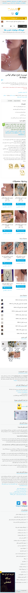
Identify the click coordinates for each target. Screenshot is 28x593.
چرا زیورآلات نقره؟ (22, 569)
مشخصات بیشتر (21, 204)
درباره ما (15, 380)
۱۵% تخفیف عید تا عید (22, 546)
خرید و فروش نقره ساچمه (21, 488)
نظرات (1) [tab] (10, 101)
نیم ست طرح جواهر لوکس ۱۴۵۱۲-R (7, 225)
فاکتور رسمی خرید (22, 538)
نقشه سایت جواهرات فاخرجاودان (20, 582)
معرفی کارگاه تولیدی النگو (21, 543)
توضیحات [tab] (24, 101)
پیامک (21, 133)
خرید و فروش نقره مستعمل (21, 556)
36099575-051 (19, 1)
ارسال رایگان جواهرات (22, 535)
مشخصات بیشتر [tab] (17, 101)
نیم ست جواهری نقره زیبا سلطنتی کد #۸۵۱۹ (7, 257)
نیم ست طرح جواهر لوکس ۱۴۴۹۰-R (20, 198)
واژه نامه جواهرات (22, 567)
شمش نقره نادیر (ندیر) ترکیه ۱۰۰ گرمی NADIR (18, 494)
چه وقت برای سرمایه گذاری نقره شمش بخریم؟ (18, 493)
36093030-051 (23, 3)
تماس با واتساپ (13, 131)
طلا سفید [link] (7, 83)
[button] (3, 41)
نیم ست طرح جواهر (20, 97)
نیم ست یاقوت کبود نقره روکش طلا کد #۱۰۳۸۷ (7, 284)
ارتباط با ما (20, 392)
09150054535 (9, 1)
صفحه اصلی (23, 32)
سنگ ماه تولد (23, 572)
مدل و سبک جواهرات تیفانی (21, 514)
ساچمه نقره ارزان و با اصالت (21, 490)
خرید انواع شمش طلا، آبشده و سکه (19, 522)
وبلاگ (25, 559)
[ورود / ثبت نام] (11, 26)
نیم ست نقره (17, 32)
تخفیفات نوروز (23, 548)
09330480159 (18, 3)
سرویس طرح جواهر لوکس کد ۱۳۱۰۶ (7, 198)
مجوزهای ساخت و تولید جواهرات (20, 540)
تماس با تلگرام (22, 131)
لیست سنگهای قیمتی (22, 574)
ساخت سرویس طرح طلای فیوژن (20, 517)
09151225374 (14, 1)
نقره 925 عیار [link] (13, 83)
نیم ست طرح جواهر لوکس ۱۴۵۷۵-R (20, 225)
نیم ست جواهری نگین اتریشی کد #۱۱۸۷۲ (20, 257)
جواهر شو (24, 561)
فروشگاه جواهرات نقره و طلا (21, 527)
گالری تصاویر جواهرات (22, 577)
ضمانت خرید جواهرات (22, 530)
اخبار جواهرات (23, 564)
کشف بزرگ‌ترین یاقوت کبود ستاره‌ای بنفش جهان (17, 519)
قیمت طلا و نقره (23, 551)
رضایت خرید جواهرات (22, 533)
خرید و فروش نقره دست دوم (21, 553)
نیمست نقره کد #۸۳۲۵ (20, 284)
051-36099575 (24, 391)
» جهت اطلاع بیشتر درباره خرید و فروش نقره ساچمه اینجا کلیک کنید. (14, 484)
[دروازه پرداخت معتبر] (19, 407)
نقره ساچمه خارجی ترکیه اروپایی (20, 491)
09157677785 (13, 3)
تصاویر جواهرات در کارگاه (21, 580)
